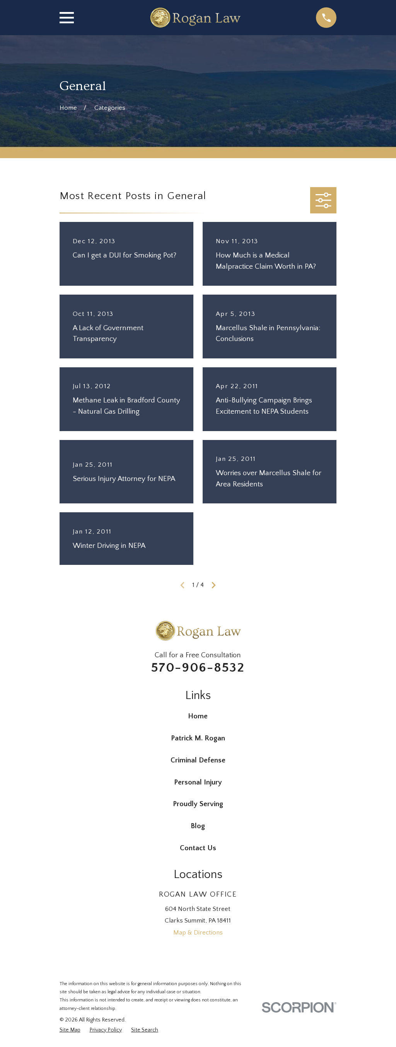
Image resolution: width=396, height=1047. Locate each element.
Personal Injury (198, 782)
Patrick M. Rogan (198, 738)
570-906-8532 (197, 667)
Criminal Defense (198, 760)
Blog (198, 826)
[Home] (195, 18)
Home (198, 716)
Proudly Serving (198, 804)
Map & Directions (198, 932)
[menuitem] (70, 1030)
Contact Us (198, 848)
